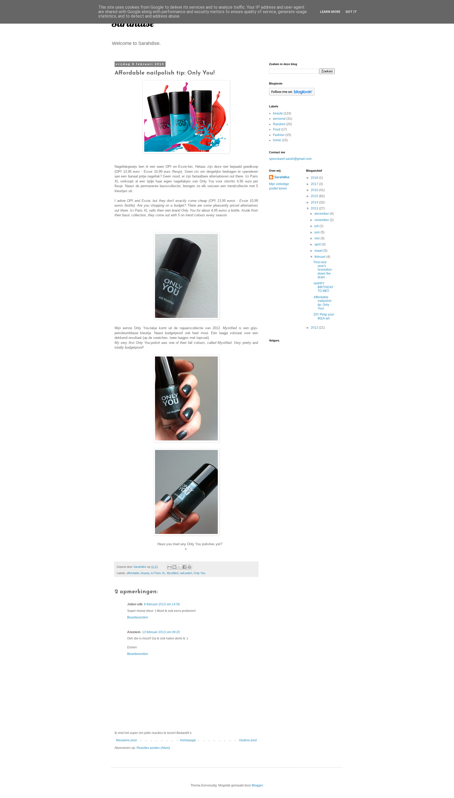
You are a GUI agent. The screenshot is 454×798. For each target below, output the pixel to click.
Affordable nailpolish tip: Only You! (323, 302)
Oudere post (248, 740)
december (322, 214)
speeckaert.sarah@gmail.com (290, 159)
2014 (315, 202)
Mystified (172, 573)
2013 (315, 208)
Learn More (330, 12)
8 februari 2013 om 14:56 (162, 604)
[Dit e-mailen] (169, 567)
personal (279, 118)
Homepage (188, 740)
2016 (315, 190)
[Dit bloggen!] (174, 567)
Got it (351, 12)
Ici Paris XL (158, 573)
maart (318, 251)
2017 (315, 184)
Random (279, 124)
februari (320, 257)
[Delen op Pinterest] (189, 567)
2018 (315, 178)
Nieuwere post (126, 740)
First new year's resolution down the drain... (323, 269)
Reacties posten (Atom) (153, 748)
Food (276, 129)
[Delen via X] (179, 567)
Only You (199, 573)
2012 (315, 327)
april (318, 244)
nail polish (186, 573)
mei (317, 238)
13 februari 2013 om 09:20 (161, 632)
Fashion (279, 135)
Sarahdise (282, 177)
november (322, 220)
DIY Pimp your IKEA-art (324, 316)
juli (316, 226)
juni (317, 232)
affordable (133, 573)
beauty (145, 573)
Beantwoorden (137, 617)
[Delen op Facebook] (184, 567)
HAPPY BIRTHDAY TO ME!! (323, 287)
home (277, 140)
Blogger (257, 785)
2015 (315, 196)
